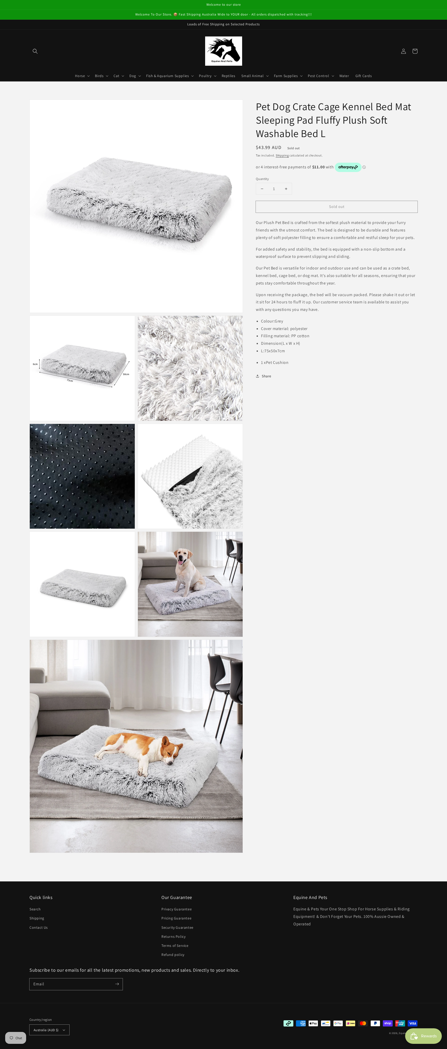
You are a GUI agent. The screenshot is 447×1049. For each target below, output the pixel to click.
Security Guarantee (177, 927)
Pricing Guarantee (176, 918)
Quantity (262, 179)
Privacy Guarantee (176, 909)
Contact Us (38, 927)
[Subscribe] (117, 984)
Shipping (282, 155)
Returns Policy (173, 936)
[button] (35, 51)
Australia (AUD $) (46, 1030)
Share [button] (266, 376)
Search (35, 909)
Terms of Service (175, 945)
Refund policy (172, 954)
